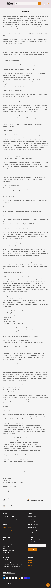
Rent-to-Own (6, 559)
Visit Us (4, 548)
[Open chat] (48, 585)
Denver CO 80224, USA (8, 530)
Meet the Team (6, 546)
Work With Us (6, 552)
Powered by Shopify (7, 583)
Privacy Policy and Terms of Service (11, 566)
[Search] (39, 3)
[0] (47, 4)
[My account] (44, 4)
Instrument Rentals (7, 544)
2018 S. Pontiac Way (7, 527)
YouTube (30, 565)
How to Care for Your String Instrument (12, 564)
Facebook (30, 559)
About (4, 539)
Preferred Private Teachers (9, 550)
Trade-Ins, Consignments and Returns (12, 562)
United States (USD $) (7, 572)
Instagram (30, 562)
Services (5, 542)
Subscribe (32, 549)
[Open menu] (3, 3)
